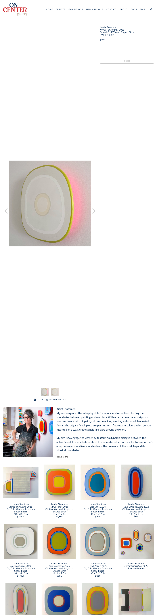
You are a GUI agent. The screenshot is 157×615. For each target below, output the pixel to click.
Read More (62, 456)
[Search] (151, 9)
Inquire (127, 61)
